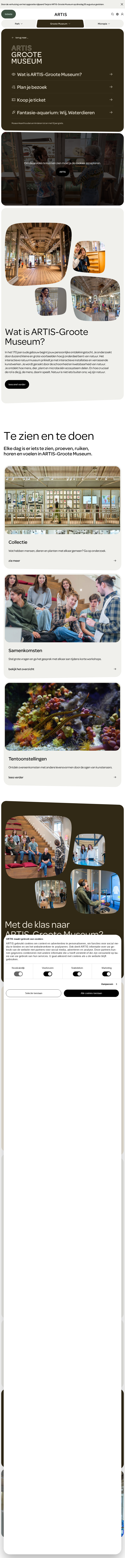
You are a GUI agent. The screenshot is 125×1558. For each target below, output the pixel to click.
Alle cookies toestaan (91, 993)
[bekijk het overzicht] (62, 622)
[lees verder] (62, 730)
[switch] (47, 973)
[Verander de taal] (117, 14)
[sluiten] (122, 4)
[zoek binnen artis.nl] (112, 14)
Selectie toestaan (33, 993)
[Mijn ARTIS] (122, 14)
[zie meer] (62, 514)
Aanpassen (107, 984)
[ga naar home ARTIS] (61, 14)
